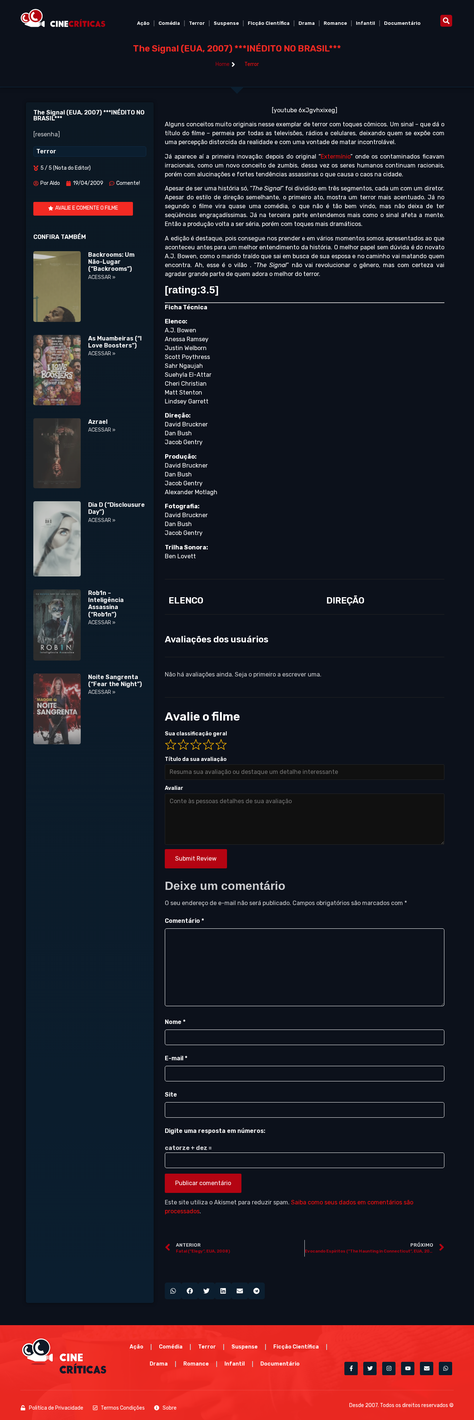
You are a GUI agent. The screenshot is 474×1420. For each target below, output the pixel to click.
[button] (446, 21)
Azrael (97, 421)
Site (171, 1094)
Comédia (169, 23)
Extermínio (335, 156)
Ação (143, 23)
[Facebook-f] (351, 1368)
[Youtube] (407, 1368)
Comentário (184, 920)
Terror (197, 23)
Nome (175, 1021)
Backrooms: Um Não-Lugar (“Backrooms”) (111, 261)
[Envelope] (426, 1368)
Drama (306, 23)
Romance (335, 23)
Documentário (402, 23)
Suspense (226, 23)
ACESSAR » (102, 277)
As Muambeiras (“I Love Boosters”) (115, 342)
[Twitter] (370, 1368)
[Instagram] (388, 1368)
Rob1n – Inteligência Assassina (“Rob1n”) (106, 603)
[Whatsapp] (445, 1368)
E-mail (176, 1058)
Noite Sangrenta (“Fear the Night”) (115, 681)
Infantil (365, 23)
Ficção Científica (269, 23)
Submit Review (196, 858)
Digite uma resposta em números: (215, 1130)
